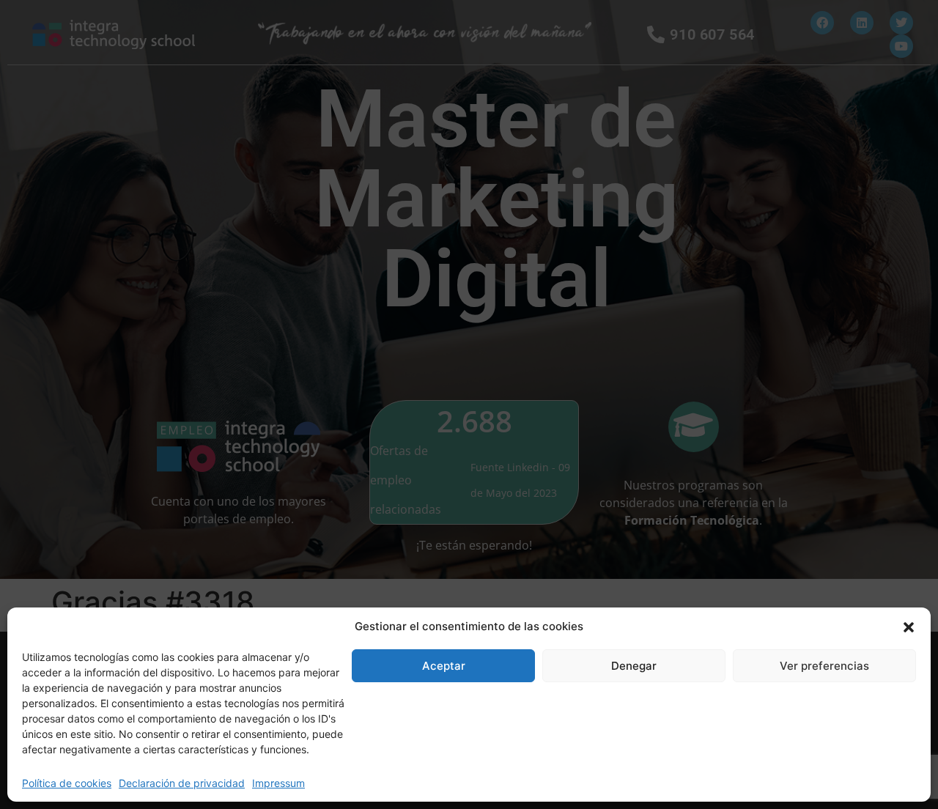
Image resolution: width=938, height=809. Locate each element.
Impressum (278, 783)
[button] (908, 626)
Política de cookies (66, 783)
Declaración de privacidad (182, 783)
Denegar (634, 666)
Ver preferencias (824, 666)
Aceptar (443, 666)
